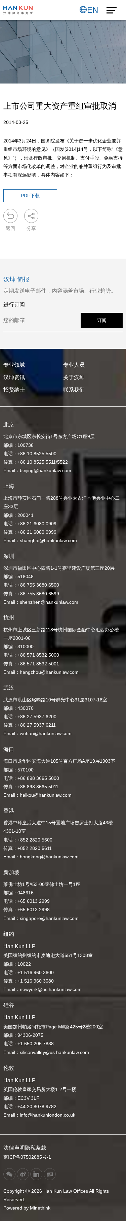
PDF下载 (30, 195)
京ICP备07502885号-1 (27, 1157)
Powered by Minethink (26, 1208)
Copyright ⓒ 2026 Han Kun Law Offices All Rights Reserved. (56, 1195)
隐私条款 (35, 1148)
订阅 (102, 320)
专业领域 (14, 365)
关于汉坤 (74, 377)
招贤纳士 (14, 390)
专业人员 (74, 365)
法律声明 (14, 1148)
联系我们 (74, 390)
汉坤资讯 (14, 377)
